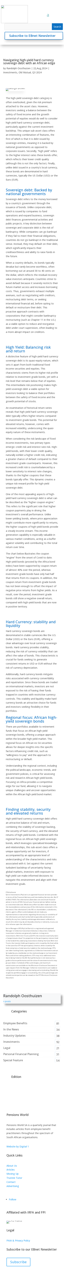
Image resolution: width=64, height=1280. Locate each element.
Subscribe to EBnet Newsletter (32, 36)
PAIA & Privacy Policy (18, 1240)
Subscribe (18, 1262)
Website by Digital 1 (17, 1146)
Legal (6, 1048)
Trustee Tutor (14, 1177)
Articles (10, 1169)
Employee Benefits (15, 1023)
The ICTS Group (15, 1190)
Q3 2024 (37, 72)
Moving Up (12, 1173)
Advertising (12, 1186)
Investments (10, 72)
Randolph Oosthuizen (18, 68)
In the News (11, 1029)
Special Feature (13, 1060)
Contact (11, 1182)
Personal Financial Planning (21, 1054)
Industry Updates (14, 1035)
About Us (11, 1165)
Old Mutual (25, 72)
